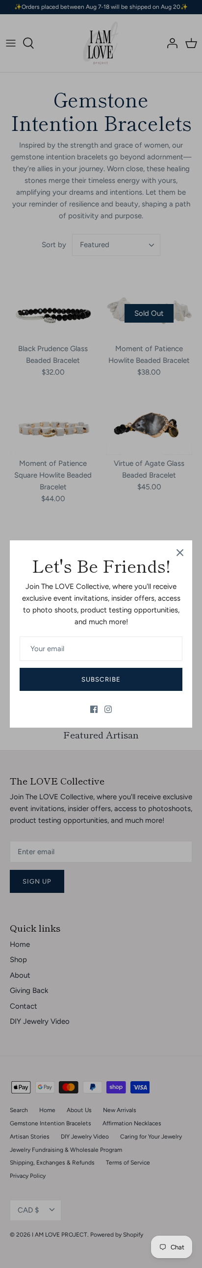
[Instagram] (108, 709)
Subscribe (100, 679)
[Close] (180, 552)
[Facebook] (94, 709)
